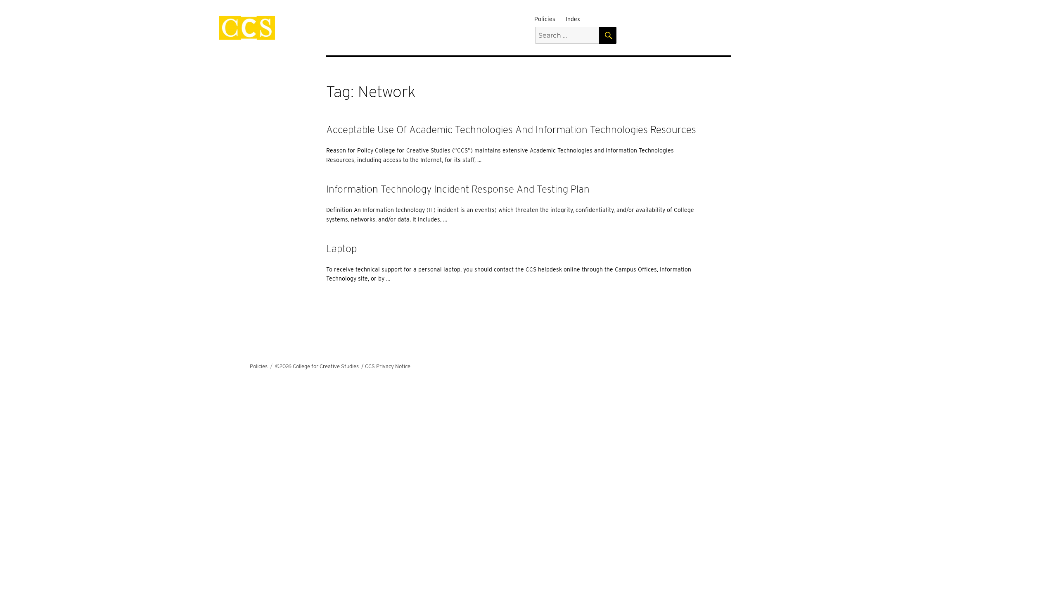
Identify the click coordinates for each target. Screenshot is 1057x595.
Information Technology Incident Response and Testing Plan (458, 189)
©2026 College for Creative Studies (317, 366)
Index (573, 19)
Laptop (341, 249)
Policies (544, 19)
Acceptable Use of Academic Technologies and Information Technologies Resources (511, 130)
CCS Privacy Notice (387, 366)
